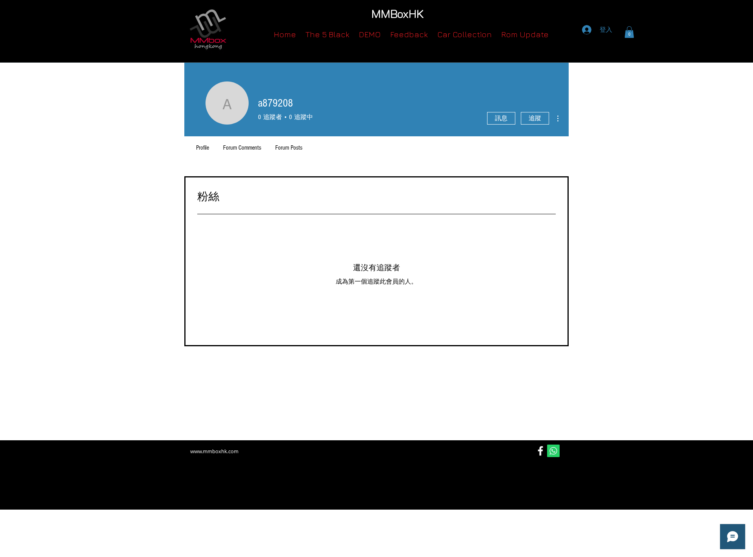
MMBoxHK (397, 13)
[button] (629, 32)
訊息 (501, 118)
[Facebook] (540, 451)
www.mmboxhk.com (214, 451)
